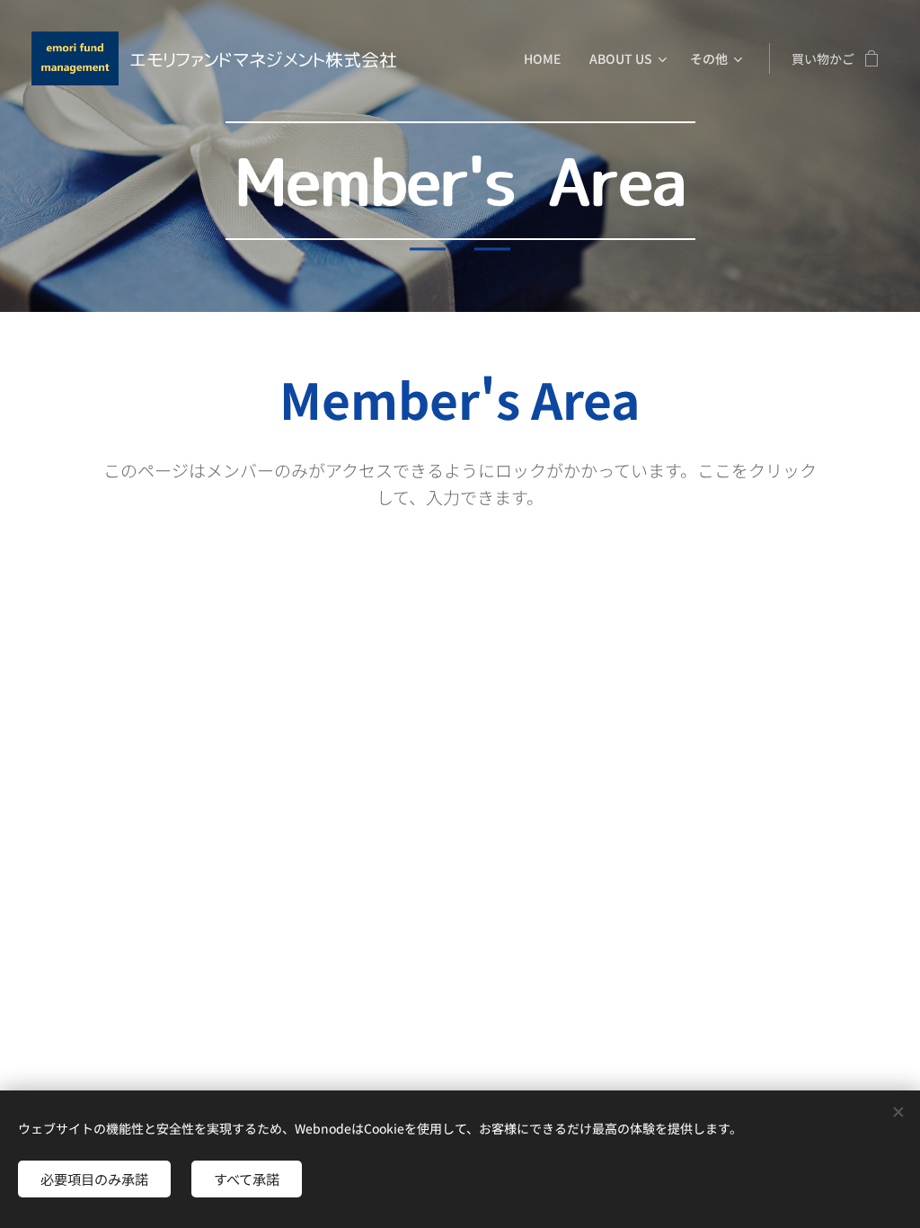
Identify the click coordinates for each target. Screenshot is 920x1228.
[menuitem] (547, 58)
